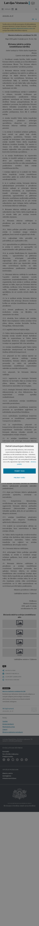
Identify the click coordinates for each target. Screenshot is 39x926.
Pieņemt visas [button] (19, 471)
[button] (19, 477)
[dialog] (19, 463)
